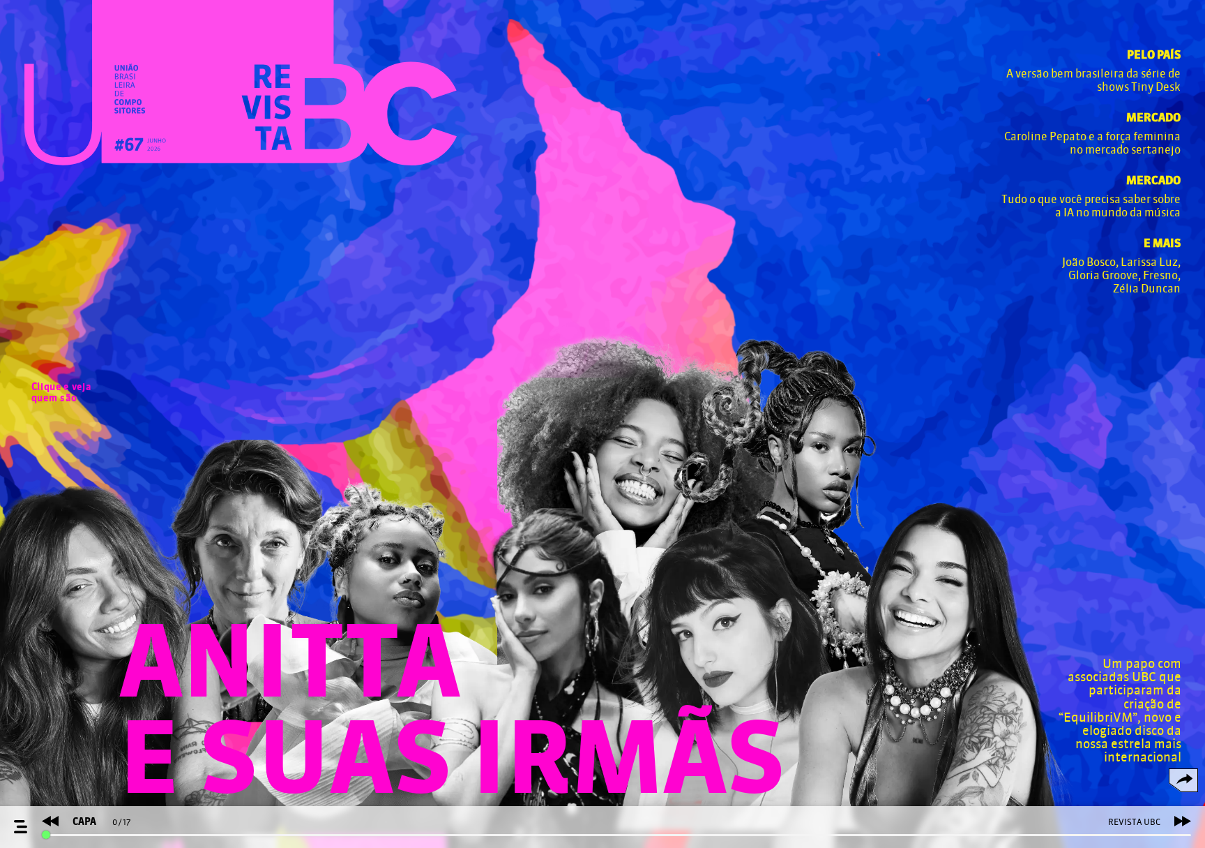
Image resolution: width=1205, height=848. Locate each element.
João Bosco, (1091, 262)
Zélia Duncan (1147, 288)
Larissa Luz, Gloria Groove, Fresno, (1124, 268)
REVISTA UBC (1134, 822)
